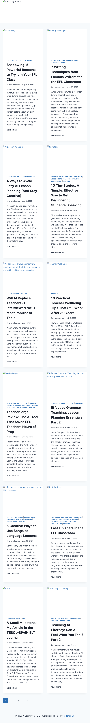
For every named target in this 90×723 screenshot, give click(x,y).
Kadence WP (69, 716)
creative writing (72, 618)
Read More (13, 130)
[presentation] (23, 42)
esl (21, 60)
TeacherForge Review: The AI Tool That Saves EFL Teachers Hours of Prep (22, 422)
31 (28, 700)
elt (17, 60)
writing (54, 60)
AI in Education (13, 177)
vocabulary (56, 181)
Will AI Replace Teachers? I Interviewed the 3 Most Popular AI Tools (21, 308)
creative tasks (57, 177)
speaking (10, 60)
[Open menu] (85, 11)
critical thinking (58, 621)
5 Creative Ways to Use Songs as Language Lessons (22, 531)
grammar (78, 177)
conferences (12, 618)
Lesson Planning (58, 63)
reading (67, 179)
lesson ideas (72, 60)
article (54, 294)
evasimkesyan (14, 85)
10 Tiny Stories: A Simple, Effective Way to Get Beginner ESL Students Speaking (66, 195)
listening (28, 60)
